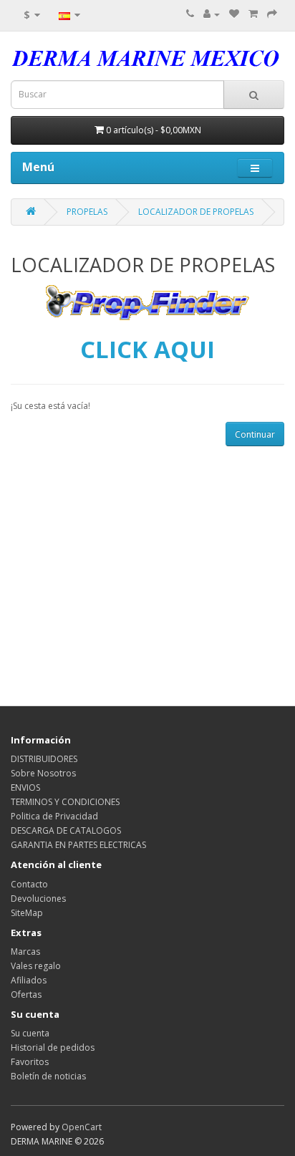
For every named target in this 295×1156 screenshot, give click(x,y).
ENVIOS (25, 787)
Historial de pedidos (53, 1047)
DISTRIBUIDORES (44, 759)
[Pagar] (272, 14)
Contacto (29, 884)
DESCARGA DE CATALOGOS (66, 830)
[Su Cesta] (253, 14)
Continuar (255, 434)
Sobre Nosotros (43, 773)
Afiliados (29, 980)
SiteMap (27, 913)
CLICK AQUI (147, 349)
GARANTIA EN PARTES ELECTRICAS (78, 845)
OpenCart (82, 1127)
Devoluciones (38, 898)
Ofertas (26, 994)
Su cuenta (30, 1033)
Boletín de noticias (48, 1076)
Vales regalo (36, 966)
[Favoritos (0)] (234, 14)
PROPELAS (87, 212)
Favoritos (30, 1062)
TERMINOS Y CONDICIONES (65, 802)
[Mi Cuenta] (211, 14)
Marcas (25, 951)
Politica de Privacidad (54, 816)
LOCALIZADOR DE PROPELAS (195, 212)
